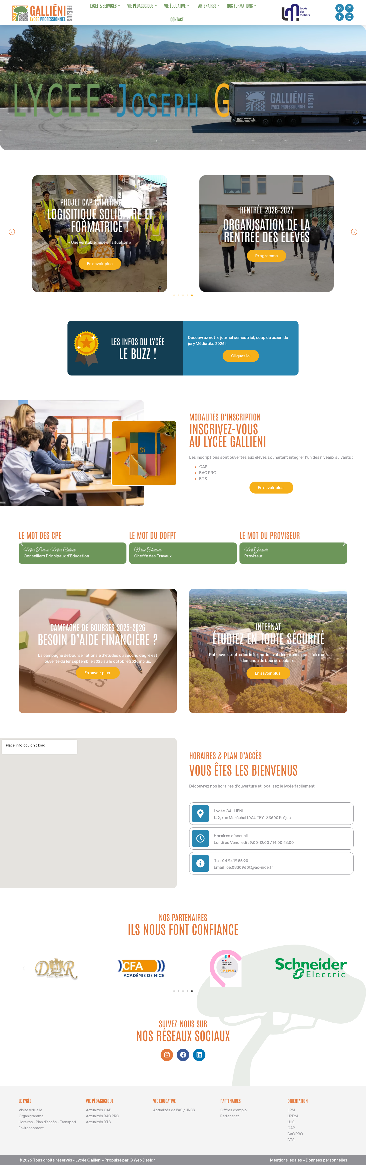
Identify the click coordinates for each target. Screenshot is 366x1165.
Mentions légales (286, 1160)
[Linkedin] (349, 16)
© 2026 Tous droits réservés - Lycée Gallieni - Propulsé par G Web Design (87, 1160)
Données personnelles (326, 1160)
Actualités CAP (98, 1110)
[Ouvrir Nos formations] (255, 5)
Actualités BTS (98, 1122)
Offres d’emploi (233, 1110)
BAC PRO (295, 1134)
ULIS (291, 1122)
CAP (291, 1128)
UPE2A (293, 1116)
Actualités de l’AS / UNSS (174, 1110)
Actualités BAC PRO (102, 1116)
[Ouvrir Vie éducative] (188, 5)
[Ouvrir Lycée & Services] (119, 5)
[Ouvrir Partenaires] (218, 5)
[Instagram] (349, 8)
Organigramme (31, 1116)
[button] (12, 232)
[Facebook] (183, 1055)
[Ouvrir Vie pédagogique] (156, 5)
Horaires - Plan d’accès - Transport (47, 1122)
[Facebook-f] (339, 16)
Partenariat (229, 1116)
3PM (291, 1110)
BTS (291, 1140)
